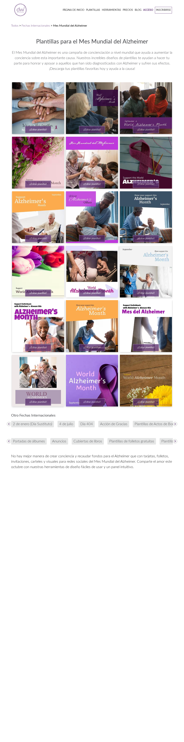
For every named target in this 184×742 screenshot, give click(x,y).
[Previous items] (9, 424)
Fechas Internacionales (36, 25)
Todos (15, 25)
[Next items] (175, 424)
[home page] (19, 10)
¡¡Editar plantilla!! (38, 129)
